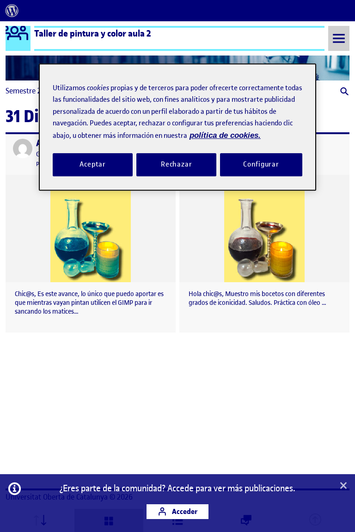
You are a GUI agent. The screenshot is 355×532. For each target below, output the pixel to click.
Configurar (261, 164)
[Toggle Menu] (339, 38)
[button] (343, 92)
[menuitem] (12, 10)
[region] (177, 127)
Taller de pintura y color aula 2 (92, 33)
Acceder (184, 511)
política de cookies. (225, 135)
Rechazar (176, 164)
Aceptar (93, 164)
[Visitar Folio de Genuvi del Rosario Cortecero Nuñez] (22, 148)
